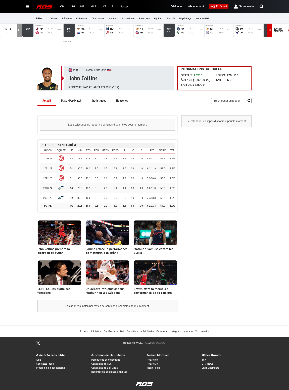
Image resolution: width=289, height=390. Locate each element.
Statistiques (128, 18)
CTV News (207, 363)
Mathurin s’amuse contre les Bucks (153, 251)
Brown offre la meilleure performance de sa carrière (152, 291)
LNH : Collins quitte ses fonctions (53, 291)
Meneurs (113, 18)
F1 (113, 6)
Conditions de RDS (101, 363)
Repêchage (185, 18)
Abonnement (196, 6)
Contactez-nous (45, 363)
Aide (38, 359)
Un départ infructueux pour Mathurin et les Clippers (104, 291)
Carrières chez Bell (114, 331)
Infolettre (96, 331)
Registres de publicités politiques (109, 371)
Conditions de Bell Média (140, 331)
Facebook (161, 331)
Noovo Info (153, 359)
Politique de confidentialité (105, 359)
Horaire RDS (202, 18)
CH (62, 6)
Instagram (175, 331)
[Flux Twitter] (38, 343)
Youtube (188, 331)
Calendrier (82, 18)
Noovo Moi (152, 363)
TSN (204, 359)
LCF (104, 6)
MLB (93, 6)
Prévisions (144, 18)
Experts (84, 331)
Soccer (124, 6)
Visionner (177, 6)
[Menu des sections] (27, 6)
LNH (72, 6)
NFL (82, 6)
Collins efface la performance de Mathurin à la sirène (106, 251)
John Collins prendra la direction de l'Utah (53, 251)
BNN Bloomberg (210, 367)
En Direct (221, 6)
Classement (98, 18)
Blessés (171, 18)
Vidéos (54, 18)
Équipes (158, 18)
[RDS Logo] (44, 6)
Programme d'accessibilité (50, 367)
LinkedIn (204, 331)
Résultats (67, 18)
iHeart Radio (153, 367)
